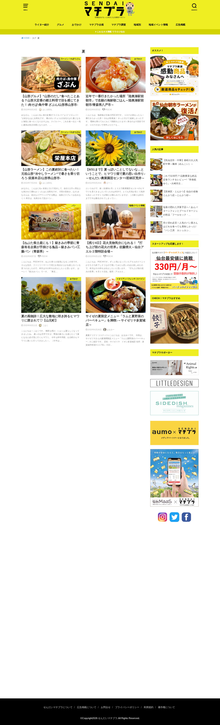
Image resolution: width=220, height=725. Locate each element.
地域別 (137, 24)
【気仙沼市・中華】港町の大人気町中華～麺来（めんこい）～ (180, 162)
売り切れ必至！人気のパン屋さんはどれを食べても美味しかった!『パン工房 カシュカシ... (180, 226)
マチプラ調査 (118, 24)
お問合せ (105, 707)
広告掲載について (86, 707)
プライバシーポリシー (127, 707)
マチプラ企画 (96, 24)
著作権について (166, 707)
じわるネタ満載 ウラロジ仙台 (111, 31)
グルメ (60, 24)
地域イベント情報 (158, 24)
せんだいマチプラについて (57, 707)
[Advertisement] (174, 644)
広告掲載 (180, 24)
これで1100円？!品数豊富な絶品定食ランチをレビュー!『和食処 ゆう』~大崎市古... (181, 180)
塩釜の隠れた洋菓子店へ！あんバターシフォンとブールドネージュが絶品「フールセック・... (180, 211)
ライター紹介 (42, 24)
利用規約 (148, 707)
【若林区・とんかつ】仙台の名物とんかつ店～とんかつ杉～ (180, 193)
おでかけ (76, 24)
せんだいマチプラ (107, 718)
